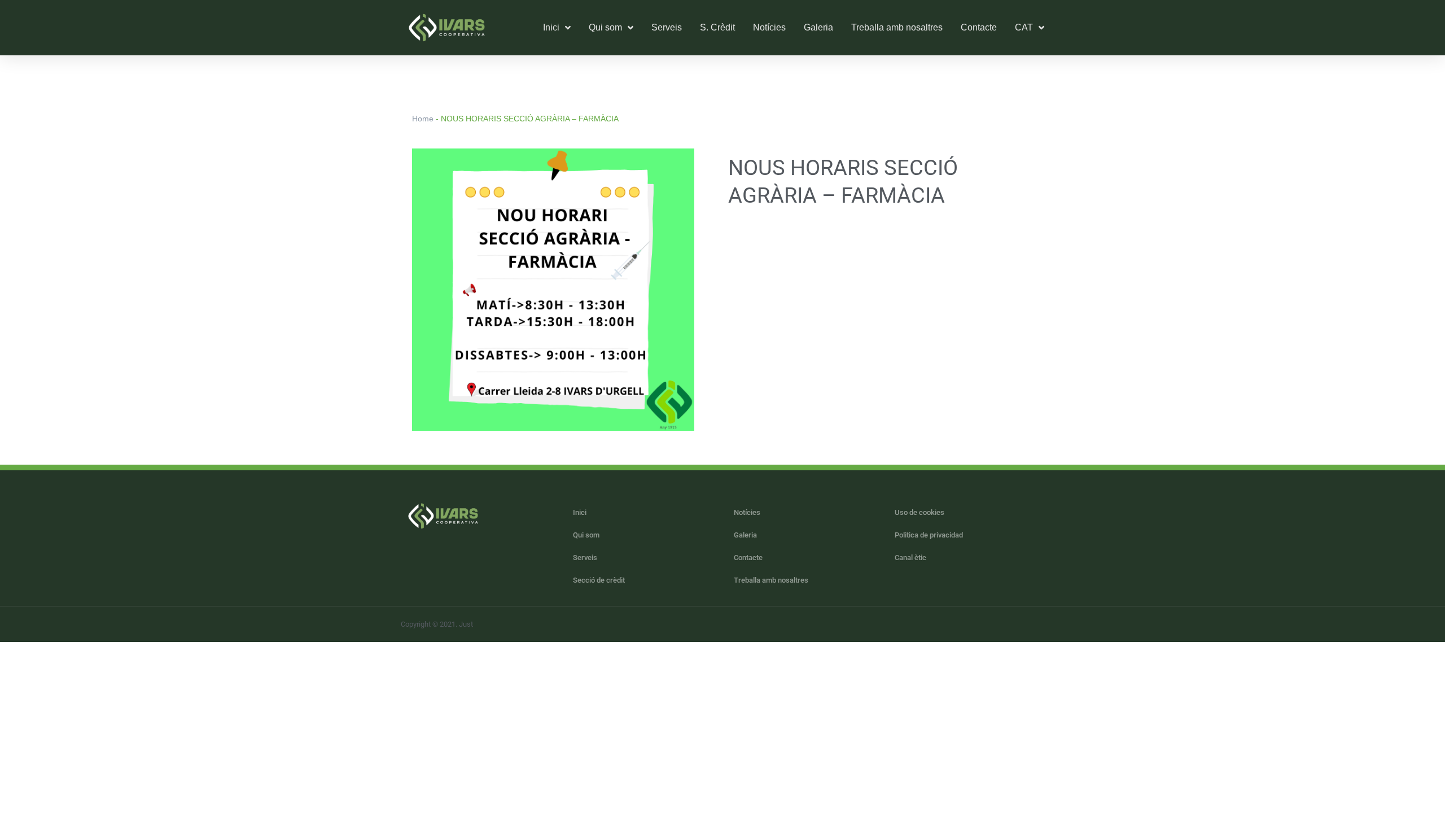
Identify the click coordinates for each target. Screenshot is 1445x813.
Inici (579, 512)
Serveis (666, 27)
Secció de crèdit (599, 580)
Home (423, 118)
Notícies (769, 27)
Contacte (979, 27)
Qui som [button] (605, 27)
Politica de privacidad (929, 535)
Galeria (818, 27)
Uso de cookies (919, 512)
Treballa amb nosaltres (897, 27)
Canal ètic (910, 557)
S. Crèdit (717, 27)
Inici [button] (551, 27)
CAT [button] (1024, 27)
